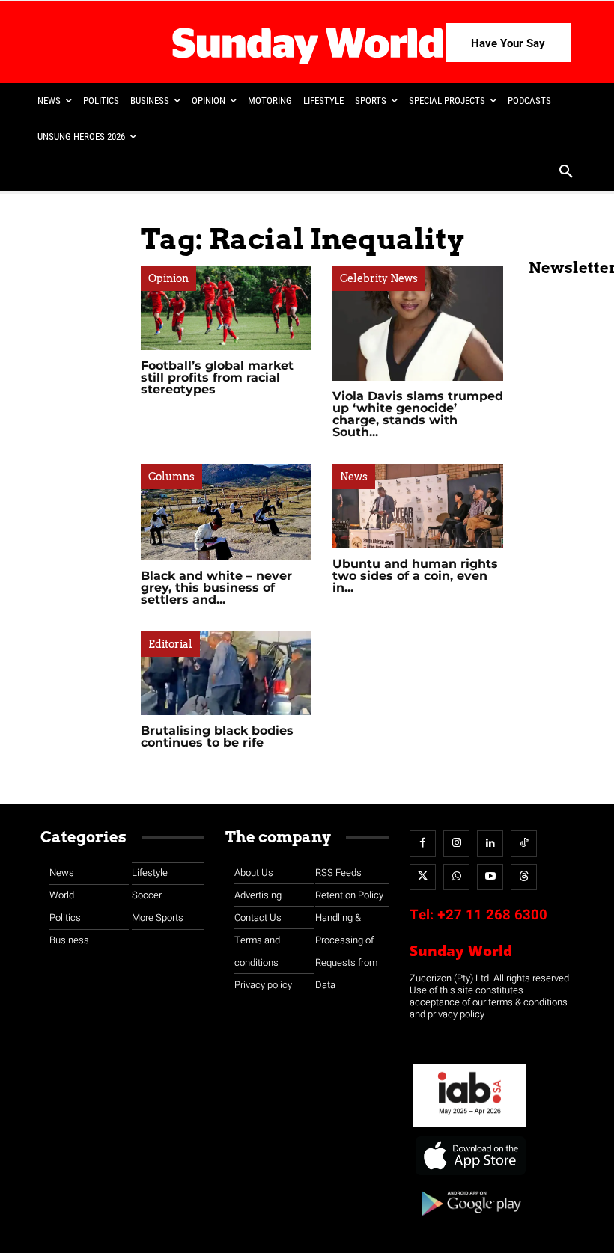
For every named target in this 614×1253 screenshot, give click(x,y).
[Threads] (524, 877)
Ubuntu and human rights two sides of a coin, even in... (415, 576)
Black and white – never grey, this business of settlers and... (216, 588)
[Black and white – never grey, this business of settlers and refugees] (226, 512)
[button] (566, 173)
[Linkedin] (490, 843)
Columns (171, 476)
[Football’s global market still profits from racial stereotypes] (226, 308)
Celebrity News (379, 278)
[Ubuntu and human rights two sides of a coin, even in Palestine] (417, 506)
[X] (423, 877)
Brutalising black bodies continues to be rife (217, 736)
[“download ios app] (469, 1175)
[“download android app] (469, 1221)
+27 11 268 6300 (492, 914)
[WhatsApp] (456, 877)
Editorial (170, 644)
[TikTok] (524, 843)
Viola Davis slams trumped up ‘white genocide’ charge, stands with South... (417, 414)
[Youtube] (490, 877)
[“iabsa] (469, 1127)
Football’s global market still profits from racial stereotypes (217, 377)
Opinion (168, 278)
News (354, 476)
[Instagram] (456, 843)
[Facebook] (423, 843)
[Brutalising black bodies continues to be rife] (226, 673)
